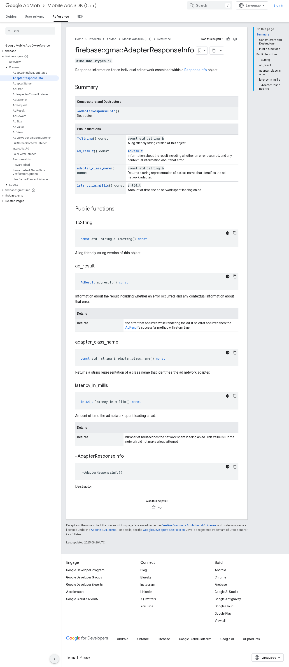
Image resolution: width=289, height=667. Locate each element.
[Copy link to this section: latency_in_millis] (112, 385)
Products (95, 39)
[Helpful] (228, 39)
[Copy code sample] (234, 233)
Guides (11, 16)
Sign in (278, 5)
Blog (143, 570)
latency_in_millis (93, 185)
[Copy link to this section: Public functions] (119, 209)
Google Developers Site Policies (164, 529)
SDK (80, 16)
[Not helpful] (235, 39)
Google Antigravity (228, 599)
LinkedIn (146, 592)
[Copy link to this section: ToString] (96, 223)
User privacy (34, 16)
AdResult (135, 151)
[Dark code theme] (227, 233)
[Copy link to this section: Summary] (102, 87)
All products (251, 639)
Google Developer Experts (84, 584)
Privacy (85, 657)
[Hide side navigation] (54, 658)
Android (220, 570)
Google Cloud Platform (195, 639)
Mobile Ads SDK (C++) (71, 5)
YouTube (146, 606)
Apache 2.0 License (103, 529)
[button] (29, 51)
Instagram (147, 584)
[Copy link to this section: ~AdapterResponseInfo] (128, 456)
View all (220, 621)
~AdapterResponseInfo (96, 111)
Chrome (220, 577)
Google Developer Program (85, 570)
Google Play (223, 613)
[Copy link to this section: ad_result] (99, 266)
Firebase (221, 584)
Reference (61, 16)
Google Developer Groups (84, 577)
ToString (85, 138)
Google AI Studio (226, 592)
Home (79, 39)
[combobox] (209, 5)
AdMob (31, 5)
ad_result (85, 151)
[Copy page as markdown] (214, 50)
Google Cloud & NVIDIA (82, 599)
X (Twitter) (148, 599)
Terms (70, 657)
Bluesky (145, 577)
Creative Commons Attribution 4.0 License (188, 525)
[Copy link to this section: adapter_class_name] (122, 342)
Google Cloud (224, 606)
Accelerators (75, 592)
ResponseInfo (195, 70)
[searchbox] (30, 31)
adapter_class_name (94, 168)
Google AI (227, 639)
